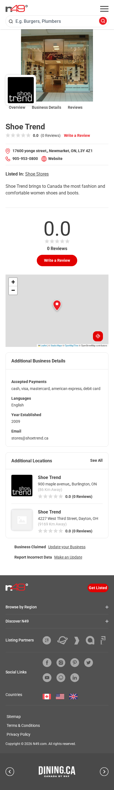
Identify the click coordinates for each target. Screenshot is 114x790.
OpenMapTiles (71, 345)
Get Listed (98, 588)
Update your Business (67, 547)
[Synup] (79, 640)
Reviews (75, 107)
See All (96, 460)
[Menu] (104, 9)
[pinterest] (74, 662)
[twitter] (88, 662)
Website (55, 158)
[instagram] (60, 662)
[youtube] (47, 678)
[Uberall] (64, 640)
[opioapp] (60, 678)
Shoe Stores (37, 174)
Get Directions (98, 336)
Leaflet (43, 345)
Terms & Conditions (23, 725)
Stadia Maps (56, 345)
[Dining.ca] (57, 771)
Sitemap (14, 716)
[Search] (103, 21)
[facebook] (47, 662)
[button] (57, 305)
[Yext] (49, 640)
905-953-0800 (25, 158)
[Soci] (103, 640)
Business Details (46, 107)
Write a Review (77, 135)
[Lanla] (92, 640)
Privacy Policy (18, 734)
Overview (17, 107)
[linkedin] (74, 678)
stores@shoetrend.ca (29, 438)
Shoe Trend (49, 477)
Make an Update (68, 557)
